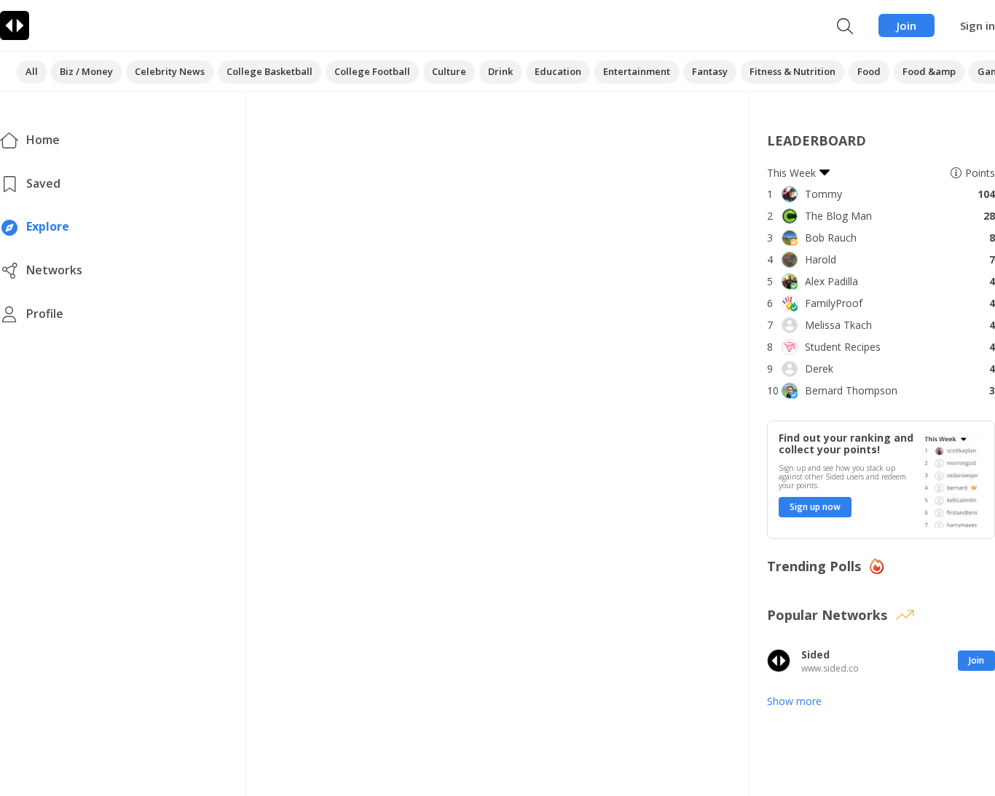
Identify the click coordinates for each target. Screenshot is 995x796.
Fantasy (710, 71)
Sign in (977, 25)
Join (906, 25)
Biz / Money (86, 71)
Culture (449, 71)
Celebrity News (170, 71)
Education (558, 71)
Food (869, 71)
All (31, 71)
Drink (500, 71)
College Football (372, 71)
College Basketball (269, 71)
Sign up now (815, 507)
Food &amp (929, 71)
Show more (794, 701)
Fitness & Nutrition (792, 71)
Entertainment (636, 71)
